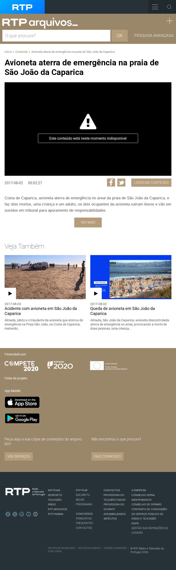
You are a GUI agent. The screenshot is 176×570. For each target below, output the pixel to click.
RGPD (135, 523)
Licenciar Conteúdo (151, 183)
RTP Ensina (55, 514)
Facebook (8, 514)
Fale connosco (107, 456)
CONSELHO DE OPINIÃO (147, 504)
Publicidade (55, 551)
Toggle (169, 7)
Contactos (84, 528)
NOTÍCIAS (54, 490)
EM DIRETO (83, 495)
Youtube (28, 514)
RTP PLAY (82, 490)
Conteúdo (21, 51)
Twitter (14, 514)
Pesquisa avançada (154, 35)
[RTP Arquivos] (41, 23)
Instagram (21, 514)
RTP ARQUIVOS (57, 509)
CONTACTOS (112, 490)
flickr (35, 514)
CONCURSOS (84, 513)
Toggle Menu (155, 7)
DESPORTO (55, 495)
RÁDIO (52, 504)
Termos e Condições (115, 548)
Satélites (110, 518)
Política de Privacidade (61, 548)
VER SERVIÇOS (18, 456)
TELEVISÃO (55, 499)
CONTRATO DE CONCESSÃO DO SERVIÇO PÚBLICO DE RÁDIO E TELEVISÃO (149, 514)
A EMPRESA (139, 490)
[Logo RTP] (25, 492)
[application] (88, 129)
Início (8, 51)
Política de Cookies (89, 548)
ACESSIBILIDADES (115, 514)
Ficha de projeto (16, 378)
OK (120, 35)
